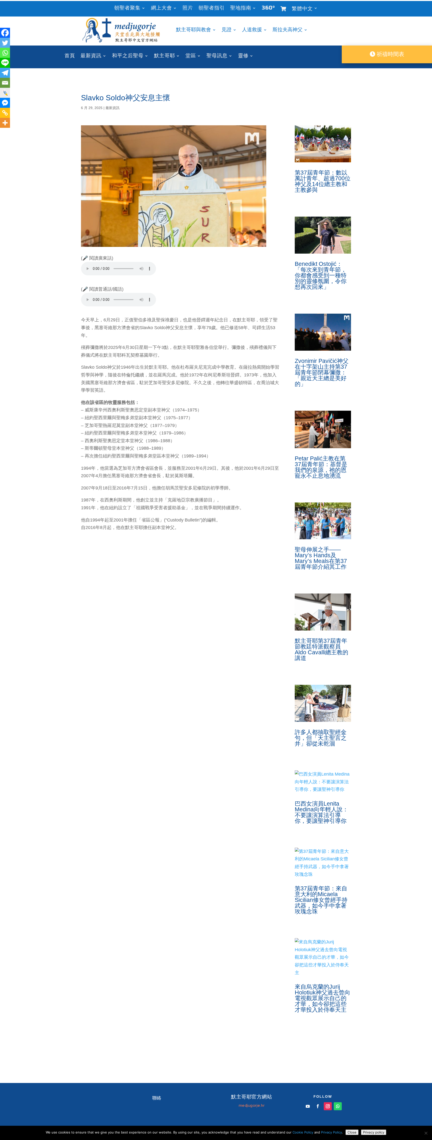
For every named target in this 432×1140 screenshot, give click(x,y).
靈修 (243, 56)
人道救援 (252, 30)
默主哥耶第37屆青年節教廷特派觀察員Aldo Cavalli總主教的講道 (321, 649)
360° (268, 8)
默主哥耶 (164, 56)
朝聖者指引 (211, 8)
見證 (227, 30)
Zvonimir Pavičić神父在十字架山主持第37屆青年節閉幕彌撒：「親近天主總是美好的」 (321, 372)
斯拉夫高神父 (287, 30)
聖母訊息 (217, 56)
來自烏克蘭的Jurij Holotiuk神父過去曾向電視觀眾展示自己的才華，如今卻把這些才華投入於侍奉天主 (322, 998)
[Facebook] (5, 33)
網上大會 (161, 8)
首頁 (69, 56)
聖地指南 (240, 8)
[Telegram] (5, 73)
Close (352, 1132)
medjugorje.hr (252, 1105)
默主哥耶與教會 (193, 30)
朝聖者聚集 (127, 8)
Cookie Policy (302, 1132)
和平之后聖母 (128, 56)
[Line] (5, 63)
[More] (5, 123)
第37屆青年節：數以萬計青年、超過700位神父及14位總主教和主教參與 (322, 181)
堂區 (191, 56)
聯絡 (156, 1097)
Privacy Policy (331, 1132)
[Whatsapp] (5, 53)
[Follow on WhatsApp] (338, 1106)
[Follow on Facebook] (318, 1106)
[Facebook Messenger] (5, 103)
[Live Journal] (5, 93)
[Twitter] (5, 43)
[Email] (5, 83)
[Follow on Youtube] (308, 1106)
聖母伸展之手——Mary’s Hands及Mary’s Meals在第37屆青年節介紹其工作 (321, 558)
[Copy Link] (5, 113)
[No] (425, 1132)
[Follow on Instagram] (328, 1106)
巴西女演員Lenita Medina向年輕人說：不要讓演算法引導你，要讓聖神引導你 (321, 812)
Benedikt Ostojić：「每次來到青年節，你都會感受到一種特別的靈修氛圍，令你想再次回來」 (320, 275)
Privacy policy (373, 1132)
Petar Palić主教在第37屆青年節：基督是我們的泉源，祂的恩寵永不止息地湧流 (321, 467)
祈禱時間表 (389, 54)
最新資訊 (91, 56)
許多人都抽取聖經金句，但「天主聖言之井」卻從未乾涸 (320, 738)
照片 (187, 8)
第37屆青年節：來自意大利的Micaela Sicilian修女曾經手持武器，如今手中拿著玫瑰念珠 (321, 900)
